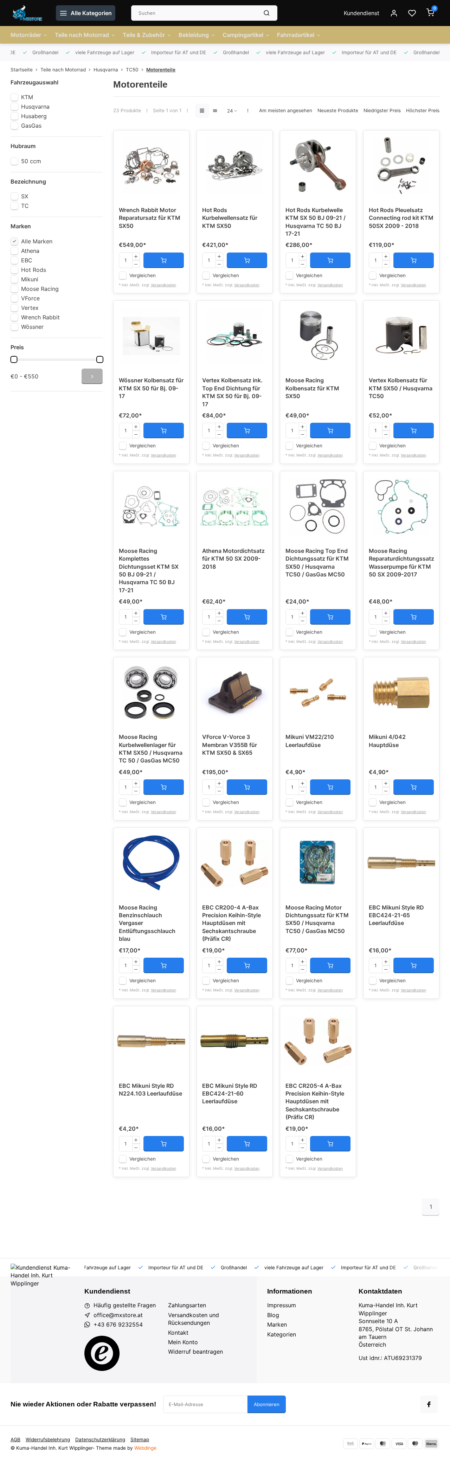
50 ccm (31, 161)
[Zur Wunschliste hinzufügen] (179, 141)
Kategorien (281, 1334)
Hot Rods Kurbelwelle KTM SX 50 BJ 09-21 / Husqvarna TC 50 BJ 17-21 (315, 221)
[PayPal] (366, 1443)
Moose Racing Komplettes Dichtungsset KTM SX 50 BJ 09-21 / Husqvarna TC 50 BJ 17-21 (149, 570)
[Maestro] (415, 1443)
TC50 (132, 69)
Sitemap (139, 1439)
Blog (273, 1315)
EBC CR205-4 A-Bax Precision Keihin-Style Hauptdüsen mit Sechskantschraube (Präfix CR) (314, 1101)
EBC (26, 260)
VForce (30, 298)
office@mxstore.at (118, 1315)
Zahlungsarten (187, 1305)
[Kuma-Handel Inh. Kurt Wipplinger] (28, 13)
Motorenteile (160, 69)
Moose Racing (40, 288)
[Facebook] (429, 1404)
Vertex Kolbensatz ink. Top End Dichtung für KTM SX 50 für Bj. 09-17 (232, 392)
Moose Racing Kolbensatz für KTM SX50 (312, 388)
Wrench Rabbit (40, 317)
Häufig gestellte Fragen (125, 1305)
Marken (277, 1324)
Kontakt (178, 1332)
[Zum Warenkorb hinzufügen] (163, 260)
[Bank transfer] (350, 1443)
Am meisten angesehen (285, 110)
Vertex (30, 307)
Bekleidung (194, 34)
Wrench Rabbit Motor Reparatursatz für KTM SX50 (149, 217)
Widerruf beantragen (195, 1351)
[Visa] (399, 1443)
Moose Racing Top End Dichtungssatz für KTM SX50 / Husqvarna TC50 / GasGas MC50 (317, 562)
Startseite (22, 69)
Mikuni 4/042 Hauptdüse (387, 740)
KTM (27, 97)
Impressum (281, 1305)
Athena (30, 250)
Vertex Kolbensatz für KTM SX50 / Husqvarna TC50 (400, 388)
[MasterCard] (382, 1443)
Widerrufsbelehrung (48, 1439)
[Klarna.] (431, 1443)
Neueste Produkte (337, 110)
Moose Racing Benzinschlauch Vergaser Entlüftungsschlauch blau (147, 923)
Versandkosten (163, 285)
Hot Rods (33, 269)
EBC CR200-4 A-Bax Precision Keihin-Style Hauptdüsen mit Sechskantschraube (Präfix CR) (231, 923)
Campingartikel (243, 34)
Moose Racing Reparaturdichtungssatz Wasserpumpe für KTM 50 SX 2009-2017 (401, 562)
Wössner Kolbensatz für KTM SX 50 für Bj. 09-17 (151, 388)
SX (24, 196)
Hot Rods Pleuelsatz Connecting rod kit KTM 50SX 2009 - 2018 (401, 217)
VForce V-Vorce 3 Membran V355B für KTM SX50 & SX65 (229, 744)
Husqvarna (106, 69)
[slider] (13, 359)
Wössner (32, 326)
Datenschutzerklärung (100, 1439)
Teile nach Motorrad (82, 34)
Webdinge (145, 1448)
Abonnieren (266, 1404)
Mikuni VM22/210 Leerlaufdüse (309, 740)
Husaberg (34, 116)
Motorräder (26, 34)
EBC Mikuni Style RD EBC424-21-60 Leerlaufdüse (229, 1093)
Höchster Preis (422, 110)
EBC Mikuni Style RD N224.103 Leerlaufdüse (150, 1089)
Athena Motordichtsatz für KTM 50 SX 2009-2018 (233, 558)
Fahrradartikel (295, 34)
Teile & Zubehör (144, 34)
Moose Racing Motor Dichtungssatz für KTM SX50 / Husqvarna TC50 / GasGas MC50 (317, 919)
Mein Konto (183, 1342)
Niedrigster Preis (382, 110)
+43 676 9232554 (118, 1324)
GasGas (31, 125)
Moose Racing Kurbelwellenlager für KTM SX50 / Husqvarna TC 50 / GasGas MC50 (150, 748)
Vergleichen (142, 275)
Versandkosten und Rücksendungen (193, 1318)
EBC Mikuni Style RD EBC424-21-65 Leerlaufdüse (396, 915)
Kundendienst (361, 13)
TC (25, 205)
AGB (15, 1439)
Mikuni (29, 279)
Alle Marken (36, 241)
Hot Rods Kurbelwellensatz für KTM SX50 (229, 217)
